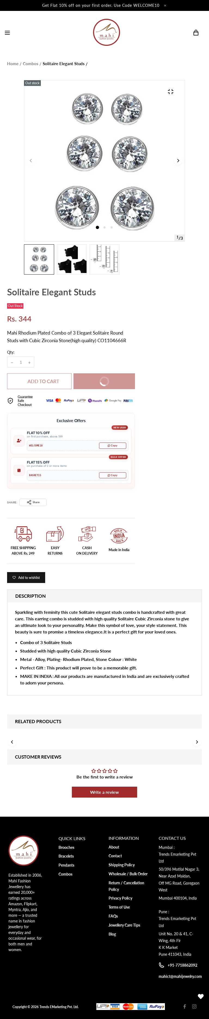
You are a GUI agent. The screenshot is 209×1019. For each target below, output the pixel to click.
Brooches (66, 847)
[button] (104, 227)
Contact (115, 855)
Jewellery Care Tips (124, 925)
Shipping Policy (122, 864)
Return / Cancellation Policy (126, 886)
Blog (112, 934)
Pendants (66, 865)
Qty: (10, 352)
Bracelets (66, 856)
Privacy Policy (120, 898)
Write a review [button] (104, 792)
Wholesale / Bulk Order (128, 873)
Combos (30, 63)
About (114, 847)
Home (13, 63)
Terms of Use (119, 907)
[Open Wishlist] (200, 996)
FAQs (113, 916)
